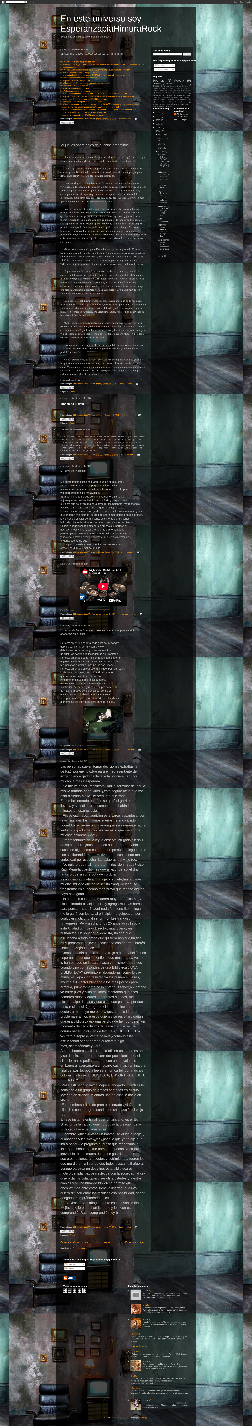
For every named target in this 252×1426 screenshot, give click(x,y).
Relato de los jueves (177, 83)
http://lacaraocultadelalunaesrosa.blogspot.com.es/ (81, 83)
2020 (158, 116)
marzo (161, 148)
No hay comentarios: (128, 614)
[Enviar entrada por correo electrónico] (135, 119)
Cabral (171, 88)
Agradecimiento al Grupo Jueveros (175, 86)
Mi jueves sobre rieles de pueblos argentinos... (164, 176)
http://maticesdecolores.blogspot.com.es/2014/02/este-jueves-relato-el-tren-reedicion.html (98, 110)
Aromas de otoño (159, 88)
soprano (156, 104)
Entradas (160, 65)
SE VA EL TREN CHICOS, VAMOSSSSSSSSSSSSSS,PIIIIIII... (163, 162)
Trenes (72, 391)
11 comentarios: (128, 415)
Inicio (107, 1242)
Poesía (179, 80)
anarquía (158, 102)
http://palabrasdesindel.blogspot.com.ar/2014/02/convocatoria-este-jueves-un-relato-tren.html (99, 96)
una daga (184, 104)
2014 (158, 131)
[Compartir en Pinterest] (72, 122)
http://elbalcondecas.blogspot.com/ (75, 91)
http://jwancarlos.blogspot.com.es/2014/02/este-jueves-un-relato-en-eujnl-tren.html (95, 75)
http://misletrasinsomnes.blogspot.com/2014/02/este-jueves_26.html (90, 107)
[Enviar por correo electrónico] (61, 122)
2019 (158, 120)
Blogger (145, 1418)
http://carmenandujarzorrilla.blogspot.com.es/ (79, 72)
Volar (189, 99)
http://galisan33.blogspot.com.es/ (74, 86)
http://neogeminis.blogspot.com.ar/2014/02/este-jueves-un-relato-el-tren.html (92, 64)
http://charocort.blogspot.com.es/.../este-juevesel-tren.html (86, 112)
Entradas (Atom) (79, 1248)
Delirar (174, 90)
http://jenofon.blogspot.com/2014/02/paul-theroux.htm (83, 115)
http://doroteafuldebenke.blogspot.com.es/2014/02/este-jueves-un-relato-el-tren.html (95, 70)
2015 (158, 128)
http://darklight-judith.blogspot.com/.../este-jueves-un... (83, 102)
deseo (166, 102)
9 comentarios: (125, 119)
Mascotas (169, 95)
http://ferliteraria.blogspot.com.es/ (74, 88)
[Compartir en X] (67, 122)
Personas (163, 99)
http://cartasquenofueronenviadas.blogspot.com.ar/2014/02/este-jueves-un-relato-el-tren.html (99, 104)
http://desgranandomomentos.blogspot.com (78, 78)
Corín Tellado (164, 90)
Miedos (179, 95)
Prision (72, 1235)
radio (178, 102)
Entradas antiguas (135, 1242)
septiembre (163, 138)
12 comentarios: (126, 384)
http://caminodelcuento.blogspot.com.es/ (77, 62)
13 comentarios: (128, 749)
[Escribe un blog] (64, 122)
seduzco (186, 102)
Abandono (157, 83)
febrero (161, 151)
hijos (172, 102)
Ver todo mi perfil (181, 119)
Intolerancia (157, 95)
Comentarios (162, 70)
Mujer (175, 97)
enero (161, 256)
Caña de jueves (182, 88)
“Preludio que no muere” (161, 106)
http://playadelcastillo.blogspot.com (75, 80)
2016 (158, 124)
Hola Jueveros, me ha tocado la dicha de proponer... (163, 196)
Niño (181, 97)
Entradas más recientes (74, 1242)
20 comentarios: (127, 454)
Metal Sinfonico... (163, 220)
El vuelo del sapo (185, 90)
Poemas (158, 80)
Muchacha (166, 97)
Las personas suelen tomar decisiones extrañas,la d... (163, 245)
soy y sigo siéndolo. (169, 104)
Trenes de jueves (72, 403)
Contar (155, 90)
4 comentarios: (127, 552)
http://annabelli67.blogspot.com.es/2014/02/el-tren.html (84, 99)
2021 (158, 113)
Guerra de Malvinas (163, 93)
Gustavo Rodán (182, 93)
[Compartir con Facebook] (70, 122)
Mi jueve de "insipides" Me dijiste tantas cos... (163, 210)
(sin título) (146, 1291)
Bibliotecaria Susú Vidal (182, 115)
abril (160, 144)
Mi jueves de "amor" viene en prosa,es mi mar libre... (163, 230)
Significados (180, 99)
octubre (161, 134)
